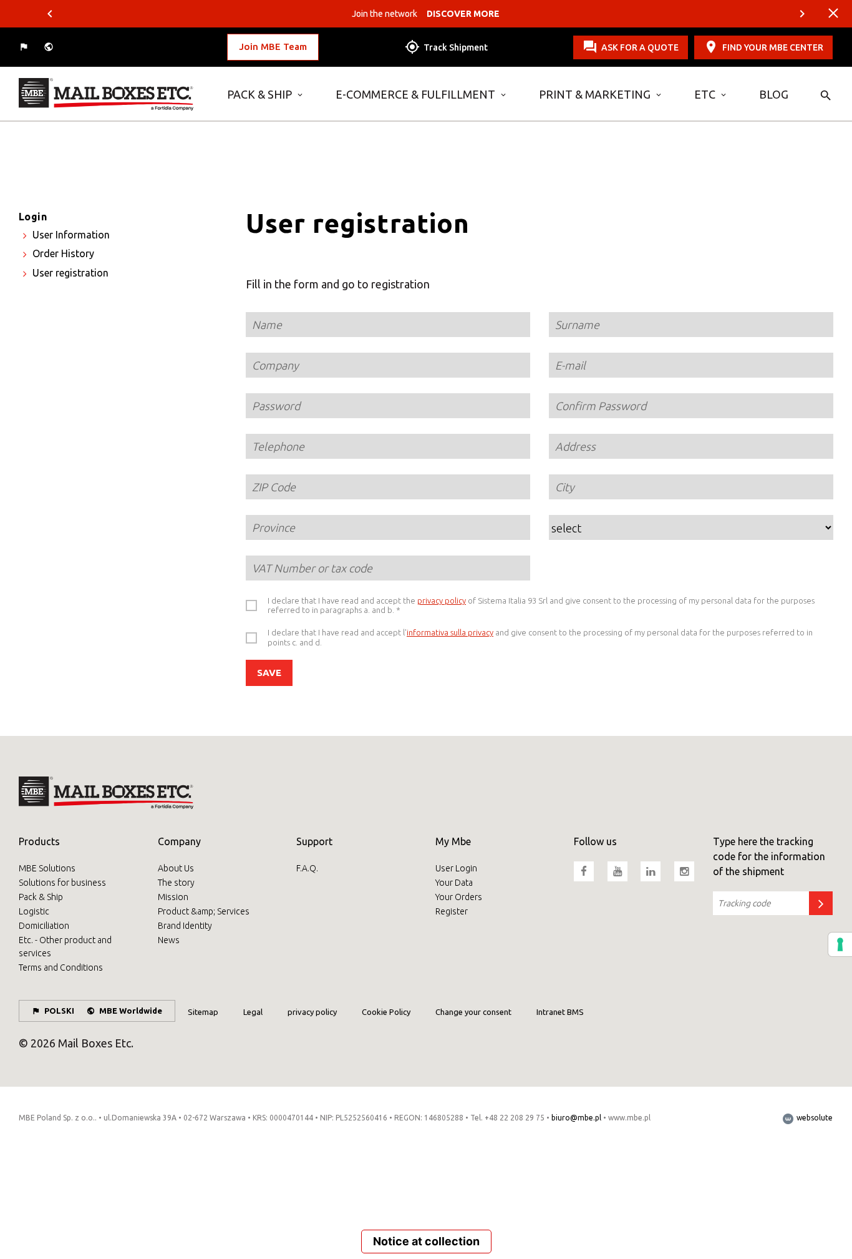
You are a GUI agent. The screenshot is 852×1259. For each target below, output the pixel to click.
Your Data (454, 883)
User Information (71, 234)
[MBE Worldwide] (50, 47)
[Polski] (25, 47)
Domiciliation (44, 926)
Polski (59, 1010)
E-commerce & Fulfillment (415, 94)
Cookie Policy (386, 1011)
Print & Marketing (595, 94)
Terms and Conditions (61, 967)
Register (451, 911)
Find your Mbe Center (772, 47)
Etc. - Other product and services (65, 946)
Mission (173, 897)
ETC (704, 94)
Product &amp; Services (203, 911)
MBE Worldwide (130, 1010)
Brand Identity (185, 926)
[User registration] (113, 94)
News (169, 940)
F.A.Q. (307, 868)
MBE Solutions (47, 868)
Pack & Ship (259, 94)
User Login (456, 868)
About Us (176, 868)
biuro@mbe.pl (576, 1118)
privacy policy (441, 600)
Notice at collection (426, 1241)
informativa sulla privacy (450, 632)
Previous (49, 13)
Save (269, 672)
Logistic (34, 911)
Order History (63, 253)
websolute (814, 1118)
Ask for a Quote (640, 47)
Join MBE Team (273, 46)
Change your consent (473, 1011)
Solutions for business (62, 883)
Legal (253, 1011)
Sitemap (203, 1011)
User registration (70, 272)
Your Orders (458, 897)
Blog (773, 94)
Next (802, 13)
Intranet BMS (560, 1011)
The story (176, 883)
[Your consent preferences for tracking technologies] (840, 944)
